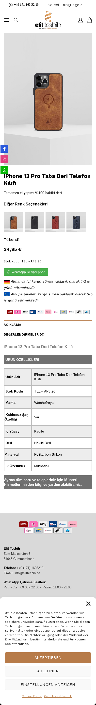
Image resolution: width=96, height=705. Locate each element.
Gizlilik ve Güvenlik (58, 696)
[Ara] (15, 20)
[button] (88, 603)
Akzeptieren (48, 657)
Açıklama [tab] (12, 324)
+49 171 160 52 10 (26, 5)
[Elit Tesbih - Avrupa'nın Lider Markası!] (48, 20)
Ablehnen (48, 671)
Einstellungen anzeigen (48, 684)
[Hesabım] (80, 20)
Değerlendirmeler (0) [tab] (24, 334)
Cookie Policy (32, 696)
